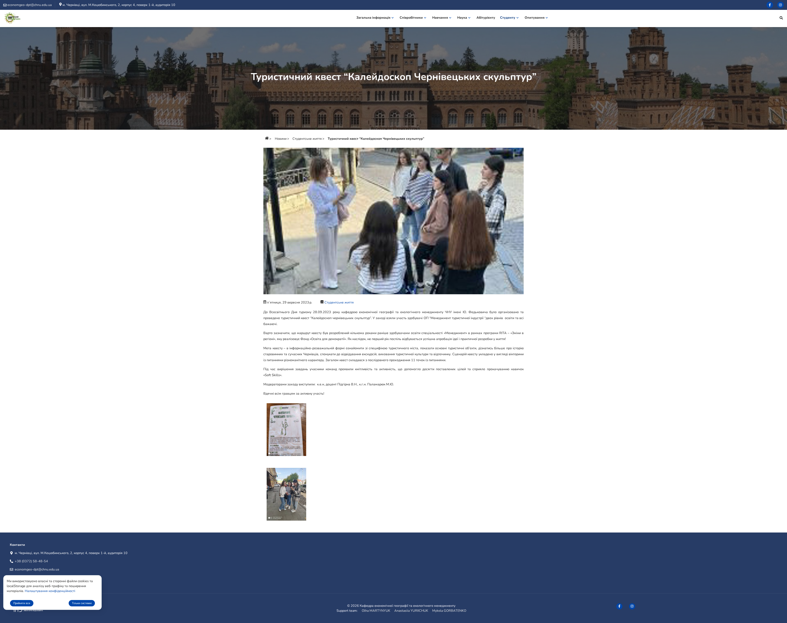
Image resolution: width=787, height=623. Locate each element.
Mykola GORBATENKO (449, 610)
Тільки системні (82, 603)
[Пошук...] (781, 18)
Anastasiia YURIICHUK (411, 610)
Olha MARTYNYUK (376, 610)
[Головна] (267, 138)
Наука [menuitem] (462, 17)
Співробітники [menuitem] (411, 17)
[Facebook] (770, 5)
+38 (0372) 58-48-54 (31, 561)
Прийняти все (21, 603)
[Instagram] (780, 5)
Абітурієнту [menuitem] (486, 17)
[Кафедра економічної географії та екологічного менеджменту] (12, 18)
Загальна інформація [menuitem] (373, 17)
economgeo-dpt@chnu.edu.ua (37, 569)
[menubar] (454, 18)
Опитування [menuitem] (535, 17)
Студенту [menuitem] (507, 17)
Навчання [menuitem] (440, 17)
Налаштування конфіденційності (50, 591)
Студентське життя (307, 138)
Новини (281, 138)
